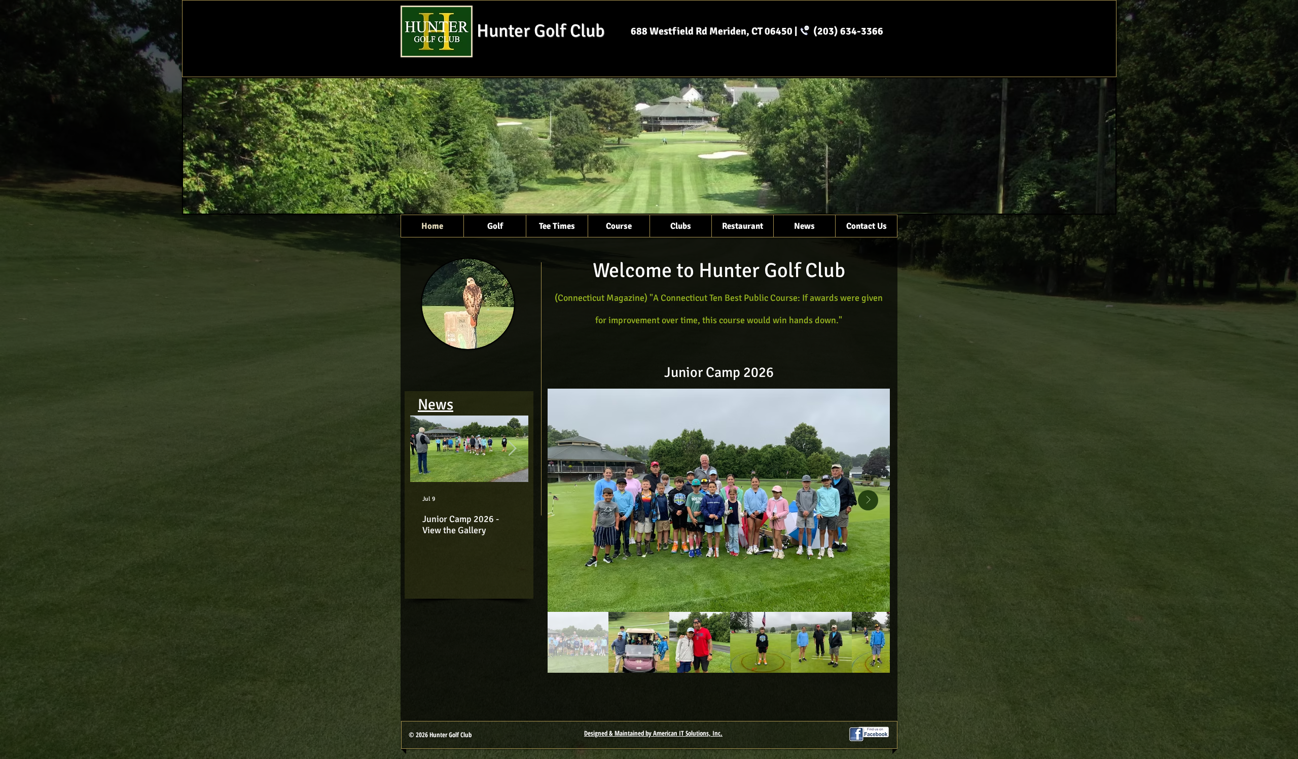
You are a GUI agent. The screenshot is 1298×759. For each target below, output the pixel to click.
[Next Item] (512, 449)
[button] (494, 226)
